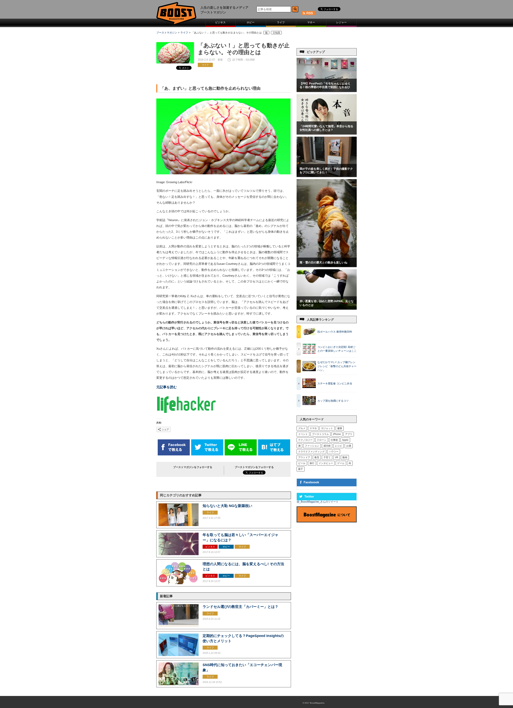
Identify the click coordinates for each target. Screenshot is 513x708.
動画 (344, 457)
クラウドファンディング (311, 451)
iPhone (337, 434)
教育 (316, 457)
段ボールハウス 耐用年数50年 (334, 331)
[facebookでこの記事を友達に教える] (174, 454)
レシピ (338, 445)
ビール (301, 463)
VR (336, 457)
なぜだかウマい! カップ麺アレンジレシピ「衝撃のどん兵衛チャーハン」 (336, 366)
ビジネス (220, 22)
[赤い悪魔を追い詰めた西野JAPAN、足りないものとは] (327, 308)
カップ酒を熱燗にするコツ (333, 400)
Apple (345, 440)
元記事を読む (166, 387)
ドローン (321, 440)
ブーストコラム (320, 434)
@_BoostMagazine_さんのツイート (317, 501)
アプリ (348, 434)
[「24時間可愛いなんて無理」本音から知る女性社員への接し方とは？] (327, 133)
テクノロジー (305, 440)
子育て (327, 457)
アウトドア (304, 457)
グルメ (301, 428)
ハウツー (333, 451)
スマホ (313, 428)
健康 (339, 428)
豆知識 (276, 32)
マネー (311, 22)
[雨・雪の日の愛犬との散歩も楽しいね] (327, 265)
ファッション (312, 445)
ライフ (281, 22)
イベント (303, 434)
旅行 (312, 463)
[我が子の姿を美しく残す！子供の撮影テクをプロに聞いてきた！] (327, 175)
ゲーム (340, 463)
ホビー (250, 22)
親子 (300, 469)
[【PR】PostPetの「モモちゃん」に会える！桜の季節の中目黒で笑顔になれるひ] (327, 90)
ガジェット (327, 428)
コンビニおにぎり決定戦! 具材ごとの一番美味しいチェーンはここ (336, 348)
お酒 (348, 445)
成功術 (327, 445)
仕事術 (334, 440)
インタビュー (326, 463)
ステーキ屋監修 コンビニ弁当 (334, 383)
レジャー (341, 22)
